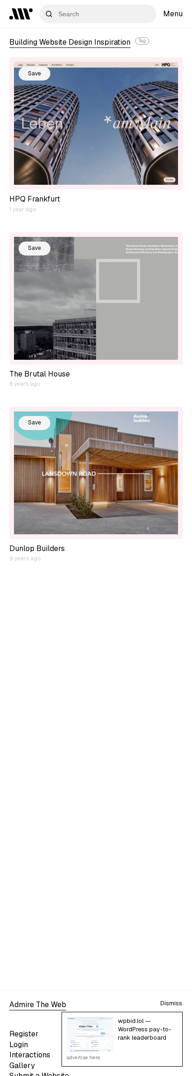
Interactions (29, 1055)
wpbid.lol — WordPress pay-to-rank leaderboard (144, 1029)
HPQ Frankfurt (34, 199)
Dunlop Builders (37, 548)
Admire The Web (37, 1004)
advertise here (83, 1057)
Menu (173, 14)
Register (24, 1034)
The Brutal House (39, 374)
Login (18, 1044)
